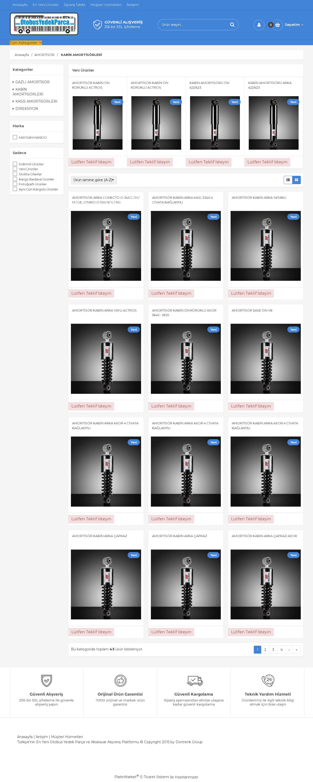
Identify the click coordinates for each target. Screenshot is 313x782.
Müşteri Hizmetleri (67, 737)
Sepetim (292, 24)
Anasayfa (25, 737)
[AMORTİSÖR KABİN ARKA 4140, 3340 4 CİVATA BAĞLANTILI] (186, 246)
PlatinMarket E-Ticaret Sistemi (141, 777)
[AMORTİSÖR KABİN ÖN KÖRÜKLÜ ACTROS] (97, 123)
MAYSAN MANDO (33, 137)
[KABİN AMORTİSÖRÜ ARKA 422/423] (274, 123)
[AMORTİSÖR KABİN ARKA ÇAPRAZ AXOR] (266, 585)
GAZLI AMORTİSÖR (32, 82)
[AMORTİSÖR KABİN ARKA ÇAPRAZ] (106, 585)
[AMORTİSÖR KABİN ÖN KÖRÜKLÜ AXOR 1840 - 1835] (186, 359)
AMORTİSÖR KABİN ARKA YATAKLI (259, 197)
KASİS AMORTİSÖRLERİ (36, 101)
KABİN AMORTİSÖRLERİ (28, 91)
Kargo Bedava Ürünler (36, 179)
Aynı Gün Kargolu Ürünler (38, 189)
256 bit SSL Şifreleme (122, 27)
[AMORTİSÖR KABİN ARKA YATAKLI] (266, 246)
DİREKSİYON (26, 108)
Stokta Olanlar (30, 174)
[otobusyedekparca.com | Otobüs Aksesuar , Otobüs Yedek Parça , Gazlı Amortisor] (44, 34)
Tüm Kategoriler (23, 43)
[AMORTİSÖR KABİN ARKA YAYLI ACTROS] (106, 359)
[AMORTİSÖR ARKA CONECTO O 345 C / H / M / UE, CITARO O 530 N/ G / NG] (106, 246)
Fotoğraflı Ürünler (33, 184)
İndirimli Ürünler (31, 164)
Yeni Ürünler (28, 169)
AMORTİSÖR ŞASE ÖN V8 (252, 310)
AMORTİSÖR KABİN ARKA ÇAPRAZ (99, 536)
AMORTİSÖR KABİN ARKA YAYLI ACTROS (104, 310)
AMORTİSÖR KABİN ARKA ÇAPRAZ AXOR (264, 536)
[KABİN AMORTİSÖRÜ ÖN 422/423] (215, 123)
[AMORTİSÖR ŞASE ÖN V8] (266, 359)
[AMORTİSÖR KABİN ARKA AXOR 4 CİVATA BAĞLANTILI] (106, 472)
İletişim (42, 737)
